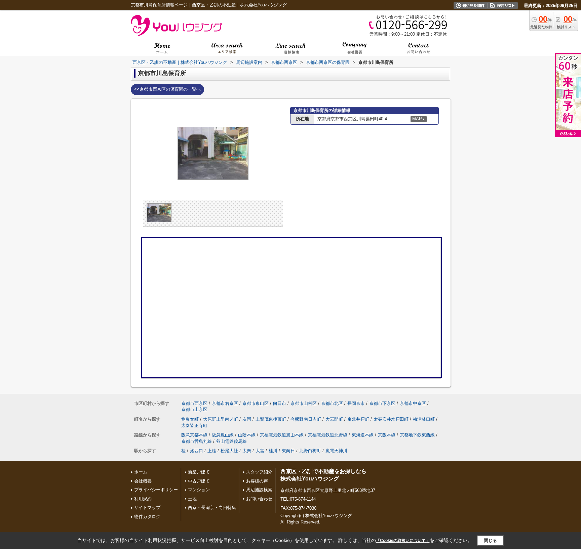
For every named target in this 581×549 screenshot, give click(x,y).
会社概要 (143, 480)
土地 (192, 498)
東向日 (288, 450)
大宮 (260, 450)
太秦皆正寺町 (194, 425)
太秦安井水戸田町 (391, 419)
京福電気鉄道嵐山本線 (282, 434)
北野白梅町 (310, 450)
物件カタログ (147, 516)
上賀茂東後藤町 (271, 419)
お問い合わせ (259, 498)
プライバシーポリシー (156, 489)
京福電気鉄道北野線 (327, 434)
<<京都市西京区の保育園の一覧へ (167, 89)
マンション (199, 489)
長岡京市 (356, 403)
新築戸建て (199, 471)
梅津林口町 (424, 419)
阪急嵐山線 (223, 434)
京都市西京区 (194, 403)
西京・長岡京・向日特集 (212, 507)
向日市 (279, 403)
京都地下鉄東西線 (417, 434)
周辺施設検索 (259, 489)
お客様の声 (257, 480)
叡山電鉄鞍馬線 (231, 441)
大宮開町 (334, 419)
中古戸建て (199, 480)
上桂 (211, 450)
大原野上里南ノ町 (220, 419)
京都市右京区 (225, 403)
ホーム (140, 471)
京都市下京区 (382, 403)
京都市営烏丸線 (196, 441)
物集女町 (190, 419)
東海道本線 (363, 434)
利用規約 (143, 498)
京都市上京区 (194, 409)
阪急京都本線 (194, 434)
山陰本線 (247, 434)
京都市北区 (332, 403)
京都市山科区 (303, 403)
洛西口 (196, 450)
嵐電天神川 (336, 450)
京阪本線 (386, 434)
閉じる (490, 540)
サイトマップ (147, 507)
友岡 (246, 419)
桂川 (273, 450)
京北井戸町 (358, 419)
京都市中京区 (413, 403)
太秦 (246, 450)
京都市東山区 (255, 403)
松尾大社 (229, 450)
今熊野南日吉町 (305, 419)
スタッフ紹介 (259, 471)
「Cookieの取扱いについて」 (403, 540)
